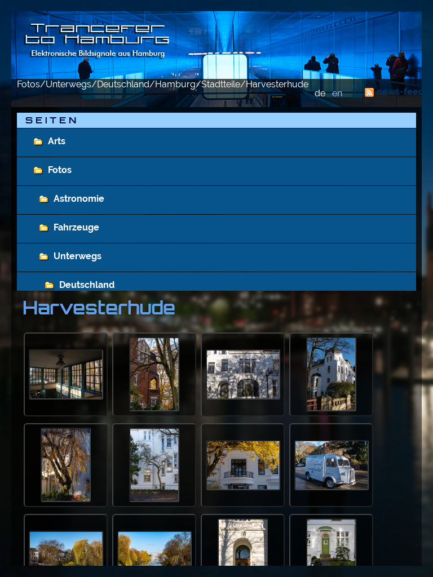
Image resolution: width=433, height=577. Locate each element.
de (320, 93)
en (337, 93)
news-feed (400, 91)
